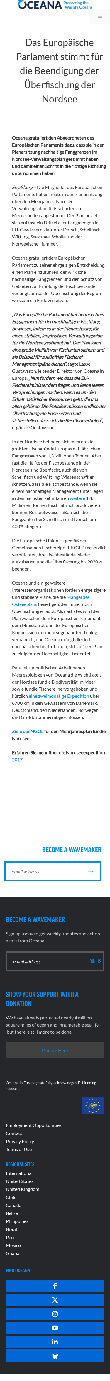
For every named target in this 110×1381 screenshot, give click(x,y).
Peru (11, 1237)
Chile (11, 1197)
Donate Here (55, 1050)
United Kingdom (22, 1189)
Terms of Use (19, 1149)
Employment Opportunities (34, 1125)
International (19, 1173)
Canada (13, 1205)
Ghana (12, 1253)
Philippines (17, 1221)
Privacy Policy (20, 1141)
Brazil (11, 1229)
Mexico (13, 1245)
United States (19, 1181)
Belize (12, 1213)
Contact (14, 1133)
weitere (77, 498)
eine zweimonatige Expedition (59, 696)
